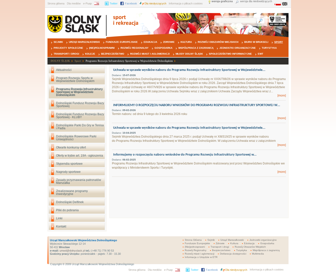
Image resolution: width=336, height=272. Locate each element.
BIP (98, 3)
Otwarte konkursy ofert (71, 147)
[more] (281, 95)
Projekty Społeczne (68, 48)
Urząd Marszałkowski (84, 42)
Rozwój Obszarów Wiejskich (218, 42)
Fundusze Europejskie (122, 42)
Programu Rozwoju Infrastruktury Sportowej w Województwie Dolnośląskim (129, 60)
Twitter (114, 3)
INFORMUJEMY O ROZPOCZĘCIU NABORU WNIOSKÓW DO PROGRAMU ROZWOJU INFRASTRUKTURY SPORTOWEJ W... (196, 105)
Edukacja (150, 42)
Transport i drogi (66, 53)
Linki (59, 218)
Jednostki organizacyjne (237, 48)
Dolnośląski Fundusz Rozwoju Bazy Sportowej (80, 104)
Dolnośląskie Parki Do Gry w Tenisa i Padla (80, 127)
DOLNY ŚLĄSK (60, 60)
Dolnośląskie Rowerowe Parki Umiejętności (76, 138)
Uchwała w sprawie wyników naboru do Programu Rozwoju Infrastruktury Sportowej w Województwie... (189, 70)
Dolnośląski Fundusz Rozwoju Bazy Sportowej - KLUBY (80, 115)
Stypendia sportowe (69, 163)
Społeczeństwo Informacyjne (230, 53)
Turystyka (269, 48)
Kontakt (61, 226)
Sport (278, 42)
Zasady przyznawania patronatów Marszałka (78, 181)
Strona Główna (193, 240)
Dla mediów (74, 3)
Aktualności (64, 70)
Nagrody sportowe (68, 172)
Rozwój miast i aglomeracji (150, 53)
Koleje (90, 53)
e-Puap (87, 3)
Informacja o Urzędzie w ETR (201, 257)
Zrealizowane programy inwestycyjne (72, 192)
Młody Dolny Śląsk (189, 53)
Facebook (131, 3)
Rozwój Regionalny (135, 48)
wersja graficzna (222, 1)
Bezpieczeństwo (112, 53)
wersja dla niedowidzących (256, 1)
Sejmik (58, 42)
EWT (260, 53)
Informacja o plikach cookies (186, 3)
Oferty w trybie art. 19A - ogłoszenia (79, 155)
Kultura (186, 42)
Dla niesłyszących (155, 3)
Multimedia (258, 253)
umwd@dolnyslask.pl (72, 250)
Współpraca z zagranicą (196, 48)
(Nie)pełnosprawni (102, 48)
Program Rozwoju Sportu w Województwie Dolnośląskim (75, 79)
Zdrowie (169, 42)
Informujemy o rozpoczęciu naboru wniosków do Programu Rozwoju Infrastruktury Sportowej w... (185, 155)
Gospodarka (163, 48)
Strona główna (55, 3)
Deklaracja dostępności (233, 253)
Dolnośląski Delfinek (70, 202)
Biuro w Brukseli (256, 42)
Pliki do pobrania (67, 210)
